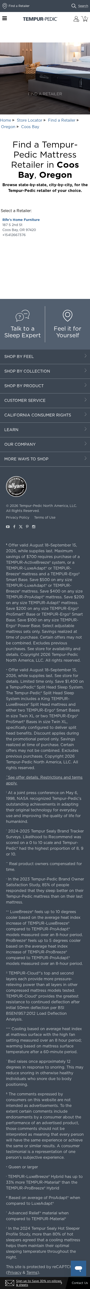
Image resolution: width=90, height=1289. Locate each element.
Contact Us (80, 1283)
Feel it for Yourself (67, 332)
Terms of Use (44, 517)
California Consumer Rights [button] (37, 415)
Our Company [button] (20, 444)
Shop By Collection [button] (27, 371)
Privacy (14, 1272)
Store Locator (29, 120)
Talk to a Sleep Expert (22, 332)
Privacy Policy (17, 517)
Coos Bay (30, 127)
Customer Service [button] (25, 400)
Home (5, 120)
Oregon (8, 127)
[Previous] (6, 1283)
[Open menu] (4, 19)
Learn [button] (11, 430)
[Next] (61, 1283)
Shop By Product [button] (24, 386)
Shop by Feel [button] (19, 356)
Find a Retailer (61, 120)
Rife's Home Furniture (21, 220)
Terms (31, 1272)
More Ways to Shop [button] (26, 459)
